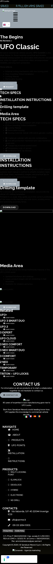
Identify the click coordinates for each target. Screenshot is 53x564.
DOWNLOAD (9, 207)
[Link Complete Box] (26, 316)
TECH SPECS (10, 93)
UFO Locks (4, 1)
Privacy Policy (8, 531)
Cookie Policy (19, 531)
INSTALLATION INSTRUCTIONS (26, 100)
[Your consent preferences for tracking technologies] (4, 559)
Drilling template (14, 107)
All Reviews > (6, 41)
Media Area (9, 114)
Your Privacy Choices (21, 557)
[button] (10, 14)
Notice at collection (11, 561)
